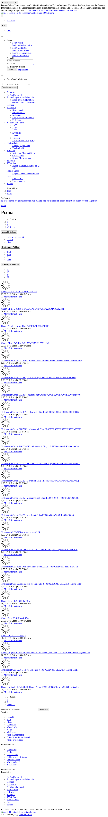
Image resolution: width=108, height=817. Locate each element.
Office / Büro (18, 155)
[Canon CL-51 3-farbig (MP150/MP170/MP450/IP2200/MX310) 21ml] (5, 306)
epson (62, 201)
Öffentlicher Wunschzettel (18, 737)
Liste (9, 242)
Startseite (11, 92)
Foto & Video (13, 171)
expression (54, 201)
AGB (9, 752)
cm (73, 201)
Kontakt (10, 717)
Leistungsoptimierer (21, 145)
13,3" (14, 125)
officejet (27, 201)
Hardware (11, 107)
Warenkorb (12, 727)
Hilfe (9, 719)
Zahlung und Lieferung (17, 757)
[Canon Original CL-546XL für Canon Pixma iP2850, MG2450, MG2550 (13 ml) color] (5, 684)
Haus (9, 176)
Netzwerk (16, 115)
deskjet (69, 201)
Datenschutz (12, 754)
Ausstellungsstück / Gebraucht (20, 97)
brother (85, 201)
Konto (9, 730)
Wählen (10, 247)
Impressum (11, 749)
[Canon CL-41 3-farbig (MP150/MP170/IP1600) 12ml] (5, 340)
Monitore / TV (18, 112)
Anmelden (12, 69)
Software (11, 150)
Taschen (16, 138)
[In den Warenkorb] (2, 297)
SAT (14, 168)
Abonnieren (43, 709)
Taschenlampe (18, 181)
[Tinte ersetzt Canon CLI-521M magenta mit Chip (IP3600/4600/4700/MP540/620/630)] (5, 495)
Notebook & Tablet (15, 122)
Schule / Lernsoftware (22, 158)
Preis (9, 257)
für (48, 201)
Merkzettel (11, 732)
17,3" (14, 130)
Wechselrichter (18, 148)
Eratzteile (16, 133)
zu (2, 201)
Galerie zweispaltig (15, 237)
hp (41, 201)
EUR (4, 26)
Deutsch (11, 20)
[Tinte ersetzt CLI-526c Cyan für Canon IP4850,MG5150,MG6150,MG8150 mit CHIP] (5, 564)
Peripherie (16, 120)
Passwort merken (17, 67)
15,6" (14, 128)
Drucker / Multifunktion (23, 100)
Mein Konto (17, 43)
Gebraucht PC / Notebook (24, 102)
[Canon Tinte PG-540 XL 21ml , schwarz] (5, 289)
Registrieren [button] (23, 69)
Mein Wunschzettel (15, 735)
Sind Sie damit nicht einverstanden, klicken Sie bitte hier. (52, 10)
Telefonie (11, 161)
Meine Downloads (15, 740)
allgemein (92, 201)
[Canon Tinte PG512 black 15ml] (5, 616)
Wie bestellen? (13, 762)
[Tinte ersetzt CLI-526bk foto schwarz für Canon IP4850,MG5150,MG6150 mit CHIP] (5, 547)
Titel (9, 252)
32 (8, 277)
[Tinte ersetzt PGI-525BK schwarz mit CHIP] (5, 530)
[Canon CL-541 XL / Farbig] (5, 633)
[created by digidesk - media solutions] (18, 812)
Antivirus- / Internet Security (25, 153)
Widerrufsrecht (13, 759)
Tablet (15, 135)
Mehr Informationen (13, 296)
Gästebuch (11, 724)
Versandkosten (25, 814)
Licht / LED (17, 178)
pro (16, 201)
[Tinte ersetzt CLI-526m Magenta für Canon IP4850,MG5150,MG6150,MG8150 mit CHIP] (5, 581)
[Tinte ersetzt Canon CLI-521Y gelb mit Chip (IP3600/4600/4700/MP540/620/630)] (5, 512)
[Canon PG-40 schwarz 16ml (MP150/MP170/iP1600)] (5, 323)
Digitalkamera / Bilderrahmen (25, 173)
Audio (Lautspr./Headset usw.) (26, 166)
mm (33, 201)
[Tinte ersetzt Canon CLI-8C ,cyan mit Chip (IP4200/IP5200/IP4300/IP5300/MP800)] (5, 375)
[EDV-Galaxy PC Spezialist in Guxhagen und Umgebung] (27, 13)
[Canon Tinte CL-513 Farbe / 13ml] (5, 598)
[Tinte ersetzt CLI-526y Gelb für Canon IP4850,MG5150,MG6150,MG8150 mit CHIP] (5, 667)
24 (10, 265)
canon (78, 201)
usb (7, 201)
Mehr (3, 205)
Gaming (10, 105)
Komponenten (18, 110)
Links (9, 722)
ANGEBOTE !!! (14, 95)
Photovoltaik (12, 143)
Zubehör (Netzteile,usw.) (23, 140)
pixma (21, 201)
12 (8, 269)
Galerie (9, 232)
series (11, 201)
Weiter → (11, 227)
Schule (10, 183)
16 (8, 272)
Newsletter (6, 709)
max (38, 201)
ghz (44, 201)
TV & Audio (12, 163)
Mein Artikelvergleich (22, 45)
